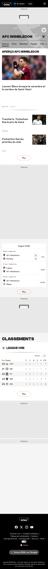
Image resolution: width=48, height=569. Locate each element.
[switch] (43, 356)
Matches (24, 44)
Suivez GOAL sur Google (25, 552)
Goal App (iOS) (24, 539)
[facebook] (16, 527)
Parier (42, 539)
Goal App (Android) (10, 539)
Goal (14, 562)
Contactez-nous (15, 534)
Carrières (34, 536)
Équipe (34, 44)
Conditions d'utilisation (30, 534)
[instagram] (27, 527)
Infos (14, 44)
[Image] (24, 67)
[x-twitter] (21, 527)
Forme (37, 356)
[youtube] (32, 527)
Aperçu (5, 44)
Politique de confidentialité (20, 536)
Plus (24, 158)
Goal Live (35, 539)
